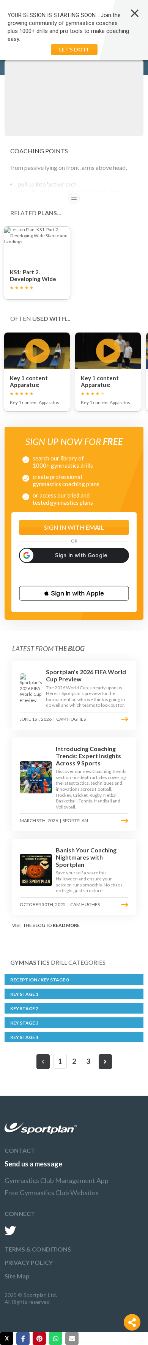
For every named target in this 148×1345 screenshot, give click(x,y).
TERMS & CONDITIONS (38, 1249)
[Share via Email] (72, 1338)
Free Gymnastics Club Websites (52, 1192)
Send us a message (33, 1164)
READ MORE (66, 925)
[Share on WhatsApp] (55, 1338)
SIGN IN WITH (74, 527)
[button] (74, 593)
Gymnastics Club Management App (57, 1180)
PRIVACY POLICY (29, 1262)
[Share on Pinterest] (39, 1338)
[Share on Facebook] (23, 1338)
